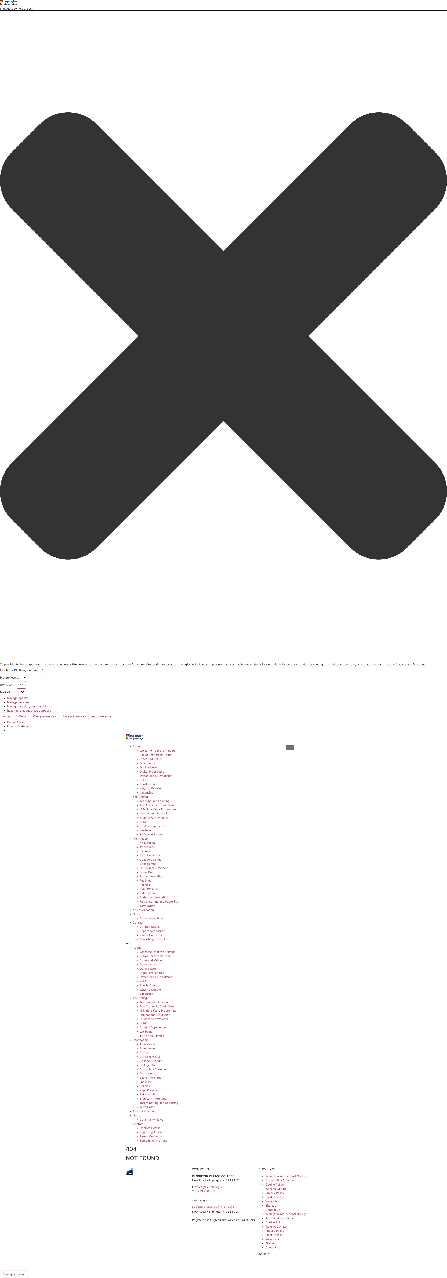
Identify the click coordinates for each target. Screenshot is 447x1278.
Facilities (145, 880)
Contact (138, 922)
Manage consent (14, 1274)
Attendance (147, 847)
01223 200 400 (205, 1191)
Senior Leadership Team (155, 754)
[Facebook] (262, 1263)
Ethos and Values (151, 759)
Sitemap (270, 1205)
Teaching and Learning (155, 801)
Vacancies (146, 792)
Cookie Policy (16, 722)
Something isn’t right (153, 939)
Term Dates (147, 905)
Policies (145, 884)
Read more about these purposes (29, 710)
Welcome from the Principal (158, 750)
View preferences (44, 716)
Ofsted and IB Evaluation (156, 775)
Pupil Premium (149, 889)
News (136, 914)
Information (140, 838)
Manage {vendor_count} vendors (28, 706)
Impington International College (286, 1176)
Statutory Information (154, 897)
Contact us (272, 1209)
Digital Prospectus (152, 771)
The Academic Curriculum (157, 805)
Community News (151, 918)
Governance (148, 763)
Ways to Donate (150, 788)
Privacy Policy (274, 1193)
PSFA (143, 780)
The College (141, 796)
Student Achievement (154, 817)
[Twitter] (272, 1263)
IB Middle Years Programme (158, 809)
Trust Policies (274, 1197)
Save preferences (74, 716)
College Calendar (151, 859)
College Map (148, 864)
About (137, 746)
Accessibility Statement (280, 1180)
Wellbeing (146, 830)
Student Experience (153, 826)
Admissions (147, 843)
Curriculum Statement (154, 868)
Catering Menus (150, 855)
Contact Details (150, 926)
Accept (7, 716)
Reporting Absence (152, 931)
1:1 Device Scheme (152, 834)
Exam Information (151, 876)
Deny (22, 716)
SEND (143, 822)
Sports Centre (149, 784)
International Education (155, 813)
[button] (223, 336)
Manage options (17, 698)
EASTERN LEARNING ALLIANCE (213, 1207)
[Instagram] (282, 1263)
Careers (145, 851)
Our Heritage (148, 767)
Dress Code (147, 872)
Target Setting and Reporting (159, 901)
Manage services (18, 702)
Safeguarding (148, 893)
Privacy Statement (19, 726)
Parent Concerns (151, 935)
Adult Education (143, 910)
